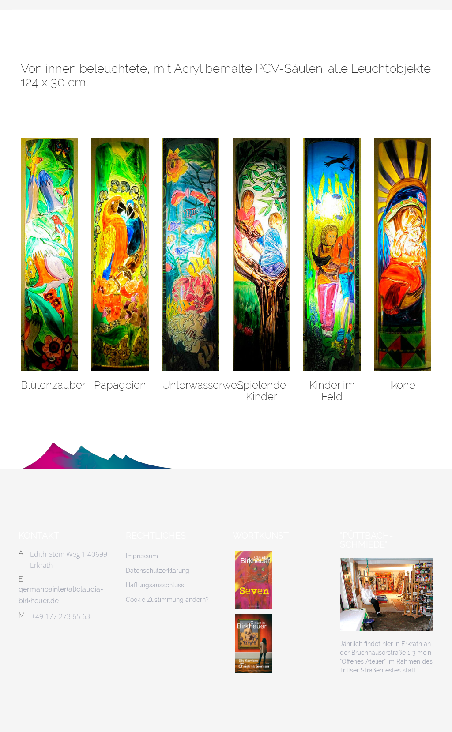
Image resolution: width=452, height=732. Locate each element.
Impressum (142, 555)
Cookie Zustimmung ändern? (167, 599)
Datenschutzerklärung (157, 570)
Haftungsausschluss (155, 585)
